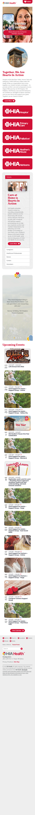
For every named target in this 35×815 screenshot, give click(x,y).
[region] (17, 213)
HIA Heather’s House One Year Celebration (19, 434)
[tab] (14, 337)
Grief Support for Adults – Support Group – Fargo (17, 507)
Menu (29, 1)
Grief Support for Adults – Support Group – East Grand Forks (18, 530)
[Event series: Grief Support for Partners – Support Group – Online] (20, 551)
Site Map (16, 662)
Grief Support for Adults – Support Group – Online (17, 389)
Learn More (8, 101)
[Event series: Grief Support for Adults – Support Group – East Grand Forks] (20, 527)
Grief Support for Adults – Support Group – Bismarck (18, 457)
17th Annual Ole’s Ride (16, 366)
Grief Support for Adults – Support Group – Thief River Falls (18, 622)
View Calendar (16, 630)
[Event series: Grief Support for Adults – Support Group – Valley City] (21, 409)
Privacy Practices (8, 662)
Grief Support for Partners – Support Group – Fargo (18, 576)
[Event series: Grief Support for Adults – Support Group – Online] (20, 387)
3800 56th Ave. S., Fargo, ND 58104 (13, 659)
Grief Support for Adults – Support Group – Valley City (18, 412)
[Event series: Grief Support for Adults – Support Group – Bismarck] (21, 455)
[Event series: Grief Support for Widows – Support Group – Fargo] (20, 574)
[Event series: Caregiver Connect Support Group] (20, 597)
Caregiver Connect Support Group (18, 599)
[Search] (22, 649)
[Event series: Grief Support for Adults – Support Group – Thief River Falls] (20, 619)
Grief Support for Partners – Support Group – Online (18, 554)
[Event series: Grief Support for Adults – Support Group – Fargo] (20, 505)
